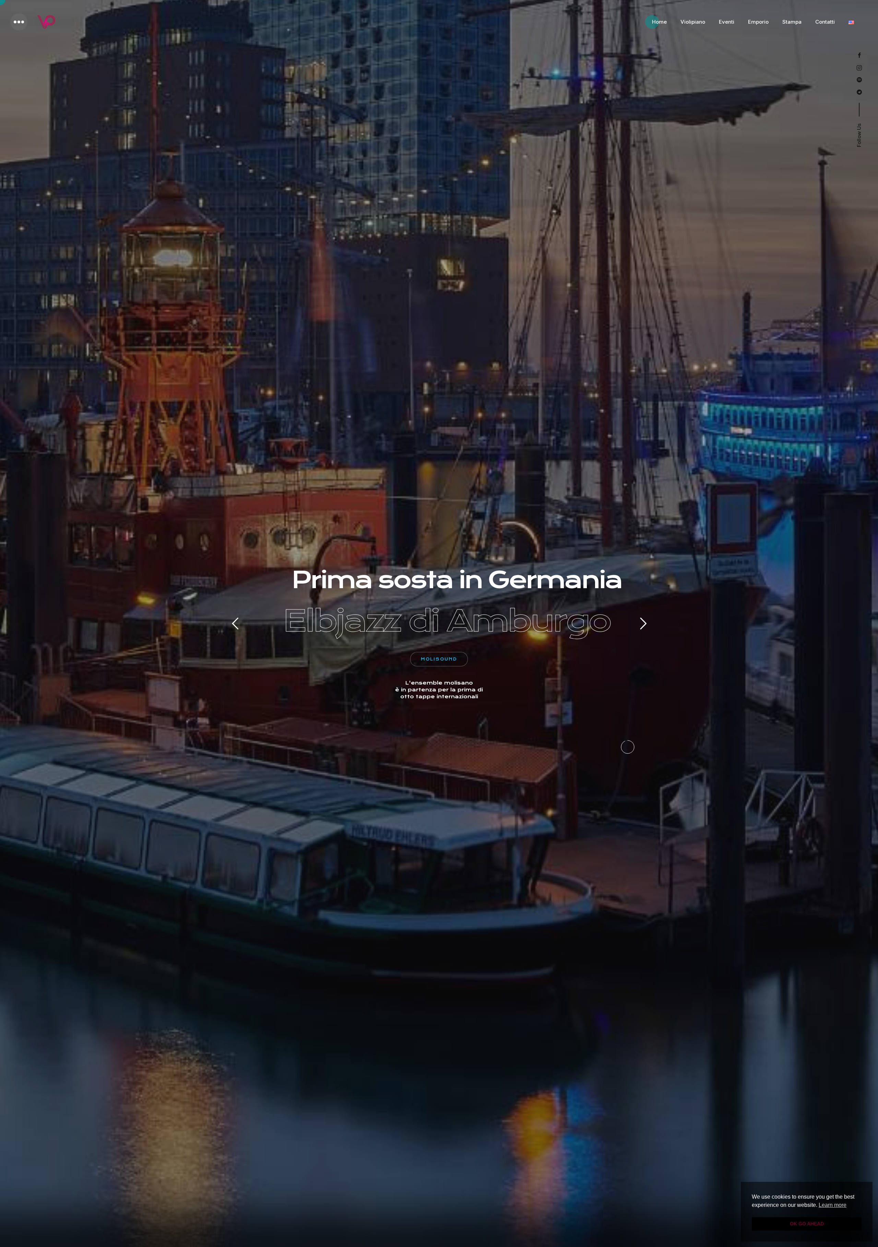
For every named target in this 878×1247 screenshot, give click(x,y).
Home (659, 22)
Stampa (792, 22)
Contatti (825, 22)
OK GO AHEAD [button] (807, 1223)
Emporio (758, 22)
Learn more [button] (832, 1205)
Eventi (726, 22)
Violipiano (692, 22)
